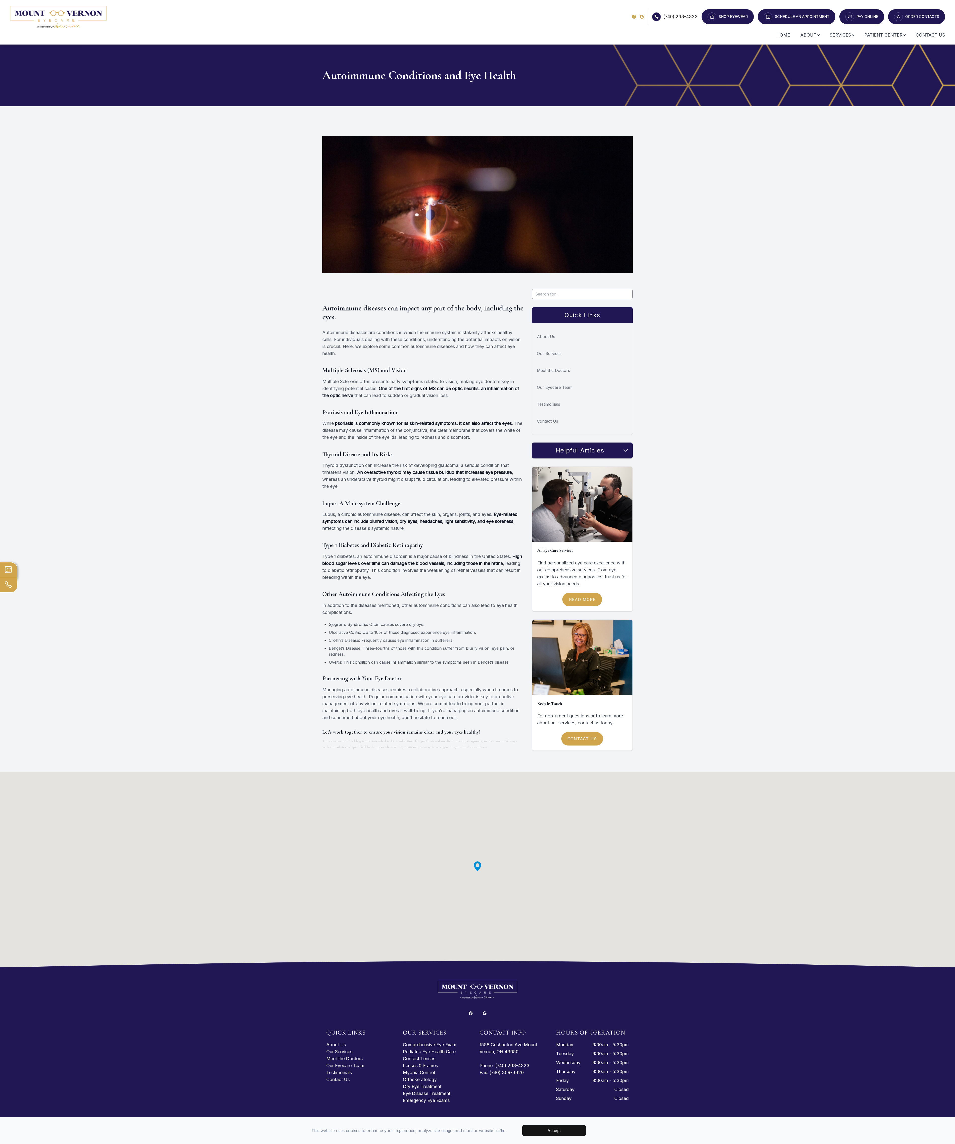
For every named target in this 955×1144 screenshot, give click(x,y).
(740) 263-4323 (680, 16)
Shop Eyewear (733, 16)
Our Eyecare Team (555, 387)
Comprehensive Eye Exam (429, 1044)
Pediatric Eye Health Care (429, 1051)
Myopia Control (419, 1072)
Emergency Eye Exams (426, 1100)
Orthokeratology (420, 1079)
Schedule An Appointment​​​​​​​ (802, 16)
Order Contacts (922, 16)
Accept (554, 1130)
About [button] (808, 35)
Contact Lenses (419, 1058)
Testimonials (548, 404)
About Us (546, 336)
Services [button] (840, 35)
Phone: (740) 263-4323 (504, 1065)
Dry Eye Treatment (422, 1086)
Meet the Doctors (553, 370)
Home (783, 35)
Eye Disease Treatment (426, 1093)
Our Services (549, 353)
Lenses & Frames (420, 1065)
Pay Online (867, 16)
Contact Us (930, 35)
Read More (582, 599)
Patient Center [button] (883, 35)
